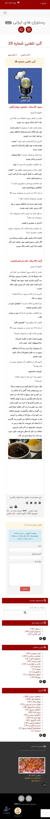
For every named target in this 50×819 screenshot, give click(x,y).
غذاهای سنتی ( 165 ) (32, 696)
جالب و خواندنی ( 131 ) (31, 664)
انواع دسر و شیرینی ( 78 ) (30, 704)
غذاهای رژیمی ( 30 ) (32, 723)
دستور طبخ (36, 780)
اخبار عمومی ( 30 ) (33, 653)
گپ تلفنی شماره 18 (25, 61)
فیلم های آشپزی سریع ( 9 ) (30, 728)
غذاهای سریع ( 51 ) (33, 710)
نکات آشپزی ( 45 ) (33, 720)
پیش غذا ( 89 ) (34, 712)
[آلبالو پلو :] (32, 765)
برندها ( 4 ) (36, 669)
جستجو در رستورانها (33, 778)
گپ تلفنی (25, 55)
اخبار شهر (12, 55)
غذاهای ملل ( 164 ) (33, 699)
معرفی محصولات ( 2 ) (32, 674)
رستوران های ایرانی (28, 804)
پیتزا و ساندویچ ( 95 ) (32, 707)
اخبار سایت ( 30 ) (34, 661)
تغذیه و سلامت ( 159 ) (31, 656)
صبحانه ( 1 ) (36, 731)
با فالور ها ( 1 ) (35, 672)
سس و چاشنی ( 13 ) (32, 725)
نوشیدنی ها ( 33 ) (33, 717)
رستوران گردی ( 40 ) (33, 631)
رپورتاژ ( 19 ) (35, 677)
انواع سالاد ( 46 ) (34, 702)
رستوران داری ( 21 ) (33, 659)
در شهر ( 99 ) (35, 629)
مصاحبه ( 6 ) (36, 666)
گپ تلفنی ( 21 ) (34, 634)
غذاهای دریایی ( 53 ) (32, 715)
